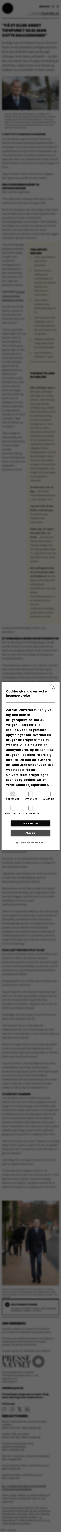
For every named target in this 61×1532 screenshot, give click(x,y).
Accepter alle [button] (30, 823)
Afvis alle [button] (30, 833)
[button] (30, 842)
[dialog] (31, 766)
